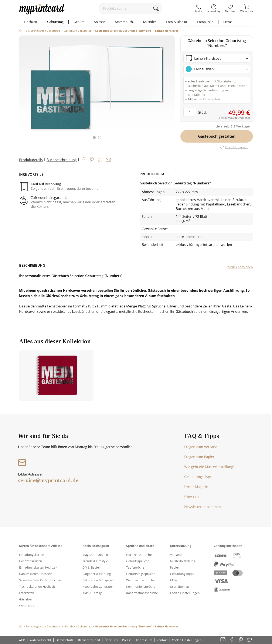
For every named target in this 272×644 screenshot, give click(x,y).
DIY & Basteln (92, 567)
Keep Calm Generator (97, 587)
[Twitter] (100, 159)
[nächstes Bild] (170, 90)
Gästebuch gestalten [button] (216, 136)
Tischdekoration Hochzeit (37, 587)
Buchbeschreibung (62, 159)
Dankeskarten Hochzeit (35, 574)
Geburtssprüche (137, 561)
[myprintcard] (42, 13)
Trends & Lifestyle (95, 561)
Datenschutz (65, 640)
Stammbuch (124, 22)
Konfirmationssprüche (142, 593)
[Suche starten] (156, 8)
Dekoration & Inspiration (99, 580)
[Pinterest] (91, 159)
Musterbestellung (182, 561)
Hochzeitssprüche (139, 555)
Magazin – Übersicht (97, 555)
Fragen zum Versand (200, 446)
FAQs (173, 580)
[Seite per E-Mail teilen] (108, 159)
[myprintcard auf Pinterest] (241, 640)
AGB (22, 640)
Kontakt (162, 640)
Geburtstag (55, 22)
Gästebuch (26, 599)
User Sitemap (179, 587)
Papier (174, 567)
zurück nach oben (240, 267)
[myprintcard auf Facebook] (232, 640)
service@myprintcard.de (48, 480)
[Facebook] (83, 159)
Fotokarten (26, 593)
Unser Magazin (196, 486)
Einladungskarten (31, 555)
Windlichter (27, 606)
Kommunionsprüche (140, 587)
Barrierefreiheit (89, 640)
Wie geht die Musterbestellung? (209, 466)
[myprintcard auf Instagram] (223, 640)
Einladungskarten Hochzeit (38, 567)
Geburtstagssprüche (140, 574)
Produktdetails (31, 159)
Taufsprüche (135, 567)
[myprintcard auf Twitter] (250, 640)
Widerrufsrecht (40, 640)
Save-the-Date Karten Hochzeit (41, 580)
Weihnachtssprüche (140, 580)
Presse (127, 640)
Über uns (191, 496)
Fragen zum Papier (199, 456)
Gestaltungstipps (198, 476)
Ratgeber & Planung (96, 574)
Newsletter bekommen (202, 506)
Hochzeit (30, 22)
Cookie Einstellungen (185, 593)
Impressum (144, 640)
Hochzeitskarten (30, 561)
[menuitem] (198, 8)
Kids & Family (92, 593)
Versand (176, 555)
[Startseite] (20, 30)
